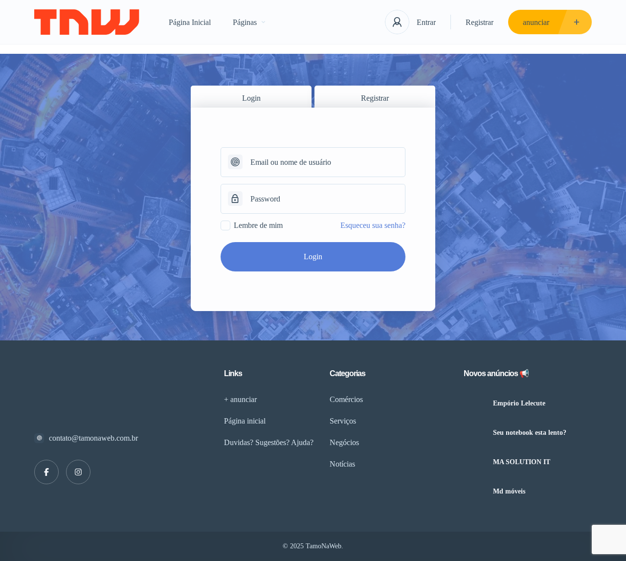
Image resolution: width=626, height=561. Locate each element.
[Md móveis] (475, 491)
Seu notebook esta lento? (529, 432)
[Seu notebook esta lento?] (475, 433)
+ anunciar (240, 399)
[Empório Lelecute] (475, 403)
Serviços (343, 421)
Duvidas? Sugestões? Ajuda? (268, 442)
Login (251, 98)
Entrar (426, 22)
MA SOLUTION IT (521, 462)
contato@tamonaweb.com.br (93, 438)
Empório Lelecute (519, 403)
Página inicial (245, 421)
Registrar (479, 22)
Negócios (344, 442)
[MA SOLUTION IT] (475, 462)
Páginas (245, 22)
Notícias (342, 464)
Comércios (346, 399)
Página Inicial (190, 22)
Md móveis (509, 491)
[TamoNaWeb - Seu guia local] (86, 22)
